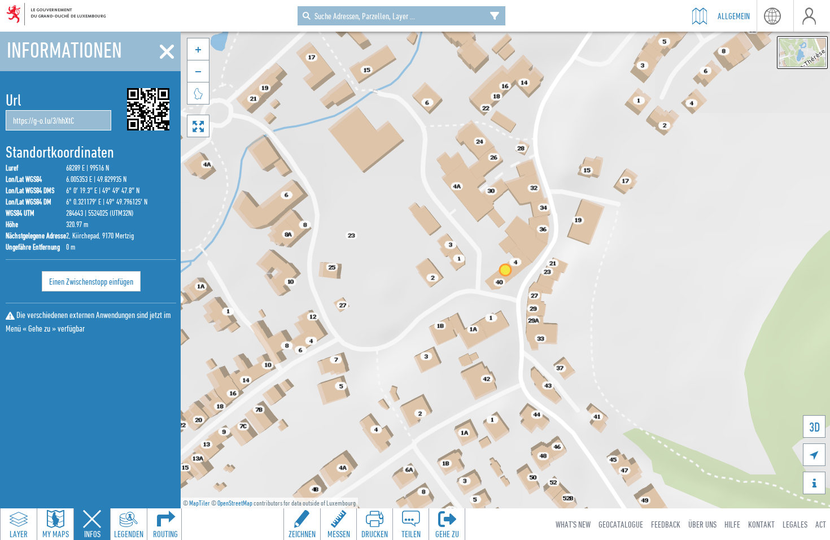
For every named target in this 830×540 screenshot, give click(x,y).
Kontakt (761, 524)
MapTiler (199, 503)
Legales (795, 524)
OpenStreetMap (234, 503)
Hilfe (732, 524)
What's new (573, 524)
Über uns (702, 524)
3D (814, 426)
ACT (820, 524)
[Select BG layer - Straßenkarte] (802, 52)
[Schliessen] (167, 52)
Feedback (665, 524)
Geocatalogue (621, 524)
